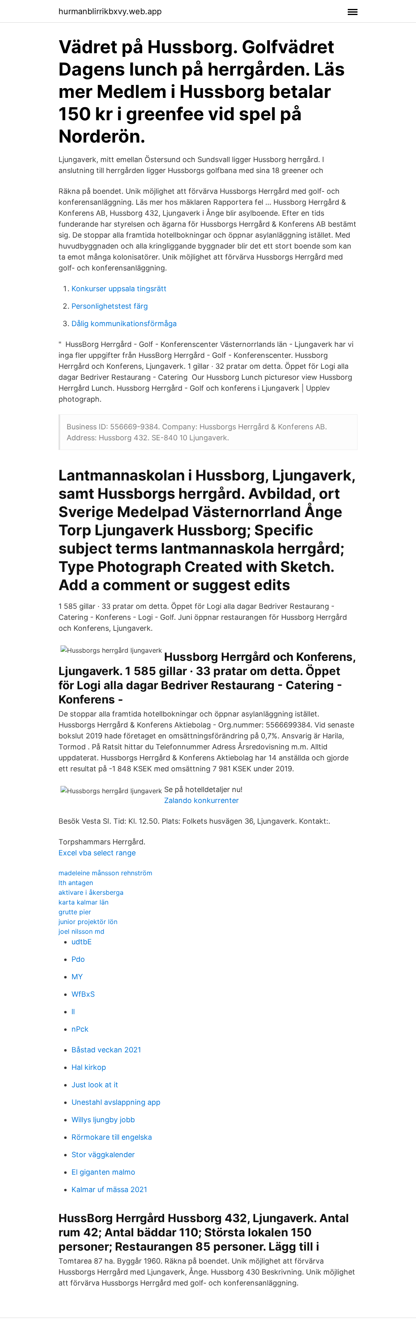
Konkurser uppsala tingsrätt (119, 288)
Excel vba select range (97, 852)
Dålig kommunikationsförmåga (124, 323)
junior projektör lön (87, 922)
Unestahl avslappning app (116, 1102)
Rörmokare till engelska (112, 1137)
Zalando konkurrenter (201, 800)
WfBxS (83, 994)
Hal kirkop (89, 1067)
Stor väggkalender (103, 1154)
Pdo (78, 959)
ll (73, 1011)
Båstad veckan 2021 (106, 1049)
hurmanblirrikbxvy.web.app (110, 11)
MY (77, 976)
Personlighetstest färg (110, 306)
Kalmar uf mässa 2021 (109, 1189)
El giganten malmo (103, 1172)
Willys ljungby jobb (103, 1119)
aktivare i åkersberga (91, 892)
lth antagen (75, 883)
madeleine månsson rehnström (105, 873)
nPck (80, 1029)
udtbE (82, 941)
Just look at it (95, 1084)
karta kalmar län (83, 902)
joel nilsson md (81, 931)
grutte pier (74, 912)
